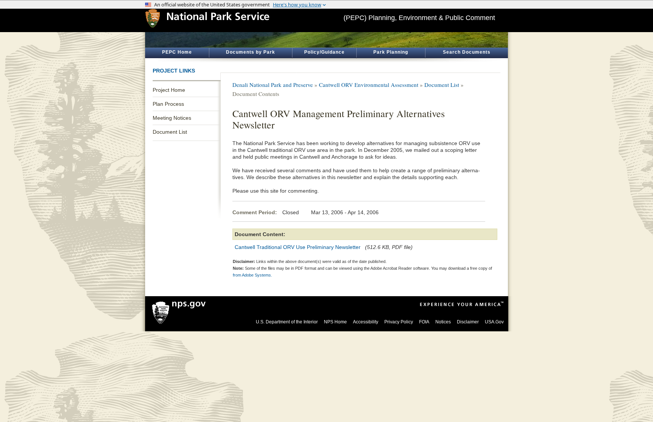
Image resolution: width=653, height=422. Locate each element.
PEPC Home (177, 52)
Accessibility (365, 322)
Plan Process (168, 104)
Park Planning (390, 52)
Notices (443, 322)
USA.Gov (494, 322)
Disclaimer (468, 322)
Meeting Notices (172, 118)
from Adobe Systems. (252, 275)
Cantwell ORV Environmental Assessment (368, 84)
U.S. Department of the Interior (287, 322)
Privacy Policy (398, 322)
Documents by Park (250, 52)
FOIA (424, 322)
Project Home (169, 90)
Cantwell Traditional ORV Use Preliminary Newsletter (298, 247)
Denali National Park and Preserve (272, 84)
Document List (170, 132)
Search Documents (467, 52)
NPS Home (335, 322)
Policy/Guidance (324, 52)
